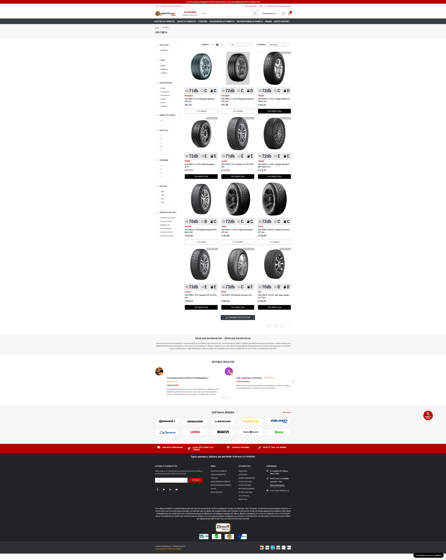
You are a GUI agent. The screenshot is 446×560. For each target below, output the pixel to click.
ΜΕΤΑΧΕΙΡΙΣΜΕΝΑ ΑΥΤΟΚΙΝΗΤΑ (250, 21)
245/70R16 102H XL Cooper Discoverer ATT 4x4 (273, 230)
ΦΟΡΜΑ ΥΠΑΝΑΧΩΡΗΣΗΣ (247, 478)
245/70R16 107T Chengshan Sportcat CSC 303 (200, 100)
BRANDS (268, 21)
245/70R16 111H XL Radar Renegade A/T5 (199, 165)
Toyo (259, 292)
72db (162, 199)
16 (161, 120)
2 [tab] (223, 397)
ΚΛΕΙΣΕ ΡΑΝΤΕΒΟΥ (281, 21)
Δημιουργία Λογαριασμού (282, 6)
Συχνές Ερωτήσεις (250, 6)
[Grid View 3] (217, 45)
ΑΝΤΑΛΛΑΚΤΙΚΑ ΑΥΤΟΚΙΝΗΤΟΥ (222, 21)
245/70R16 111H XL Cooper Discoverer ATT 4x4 (237, 230)
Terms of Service (244, 496)
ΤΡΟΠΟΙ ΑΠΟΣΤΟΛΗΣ (245, 482)
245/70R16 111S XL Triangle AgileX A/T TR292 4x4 (274, 100)
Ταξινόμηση (261, 45)
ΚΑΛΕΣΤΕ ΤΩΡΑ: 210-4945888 (274, 447)
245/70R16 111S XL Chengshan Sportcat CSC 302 (237, 100)
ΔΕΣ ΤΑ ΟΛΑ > (287, 412)
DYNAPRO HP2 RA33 (167, 236)
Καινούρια (164, 50)
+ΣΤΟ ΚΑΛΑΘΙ (201, 111)
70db (162, 192)
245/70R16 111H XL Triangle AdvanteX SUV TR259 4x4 (273, 165)
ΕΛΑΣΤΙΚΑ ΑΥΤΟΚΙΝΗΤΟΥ (164, 21)
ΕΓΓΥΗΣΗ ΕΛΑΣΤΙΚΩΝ (245, 492)
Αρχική (157, 27)
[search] (255, 13)
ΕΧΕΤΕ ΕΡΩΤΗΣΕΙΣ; (277, 485)
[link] (201, 68)
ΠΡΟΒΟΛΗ (205, 45)
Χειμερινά (164, 69)
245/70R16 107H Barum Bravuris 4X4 (236, 295)
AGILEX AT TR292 (166, 221)
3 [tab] (225, 397)
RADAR (187, 161)
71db (162, 195)
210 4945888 (190, 12)
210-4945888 (248, 456)
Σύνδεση (270, 6)
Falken (163, 103)
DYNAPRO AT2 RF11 (167, 232)
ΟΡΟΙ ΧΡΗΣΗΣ (243, 475)
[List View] (213, 45)
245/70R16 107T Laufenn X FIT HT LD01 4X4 (237, 165)
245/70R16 (165, 27)
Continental (165, 95)
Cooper (163, 99)
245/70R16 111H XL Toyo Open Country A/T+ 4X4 (273, 296)
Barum (163, 88)
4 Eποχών (164, 73)
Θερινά (163, 66)
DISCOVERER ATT (166, 229)
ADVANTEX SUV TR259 (168, 218)
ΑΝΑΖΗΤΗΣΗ (243, 471)
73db (162, 202)
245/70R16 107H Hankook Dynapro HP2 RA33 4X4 (200, 230)
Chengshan (165, 92)
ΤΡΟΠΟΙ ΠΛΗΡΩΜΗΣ (245, 485)
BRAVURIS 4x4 (165, 225)
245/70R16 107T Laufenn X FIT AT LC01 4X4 (201, 296)
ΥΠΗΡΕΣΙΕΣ (202, 21)
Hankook (164, 106)
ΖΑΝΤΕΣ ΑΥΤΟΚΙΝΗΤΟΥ (186, 21)
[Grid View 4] (222, 45)
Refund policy (243, 499)
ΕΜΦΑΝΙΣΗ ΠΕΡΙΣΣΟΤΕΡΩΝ (239, 317)
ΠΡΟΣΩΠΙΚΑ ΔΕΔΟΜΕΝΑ (246, 489)
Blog (260, 6)
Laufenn (224, 161)
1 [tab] (220, 397)
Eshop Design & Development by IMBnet (168, 549)
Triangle (261, 96)
